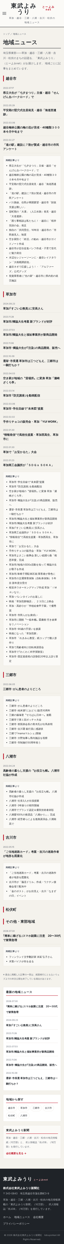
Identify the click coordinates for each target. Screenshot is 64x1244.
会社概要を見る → (16, 1153)
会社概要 (38, 1217)
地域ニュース (22, 1217)
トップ (6, 34)
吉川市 (48, 1107)
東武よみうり (25, 1179)
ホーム (7, 1217)
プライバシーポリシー (16, 1223)
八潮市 (23, 1115)
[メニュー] (4, 13)
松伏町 (11, 1115)
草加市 (23, 1107)
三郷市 (36, 1107)
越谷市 (11, 1107)
